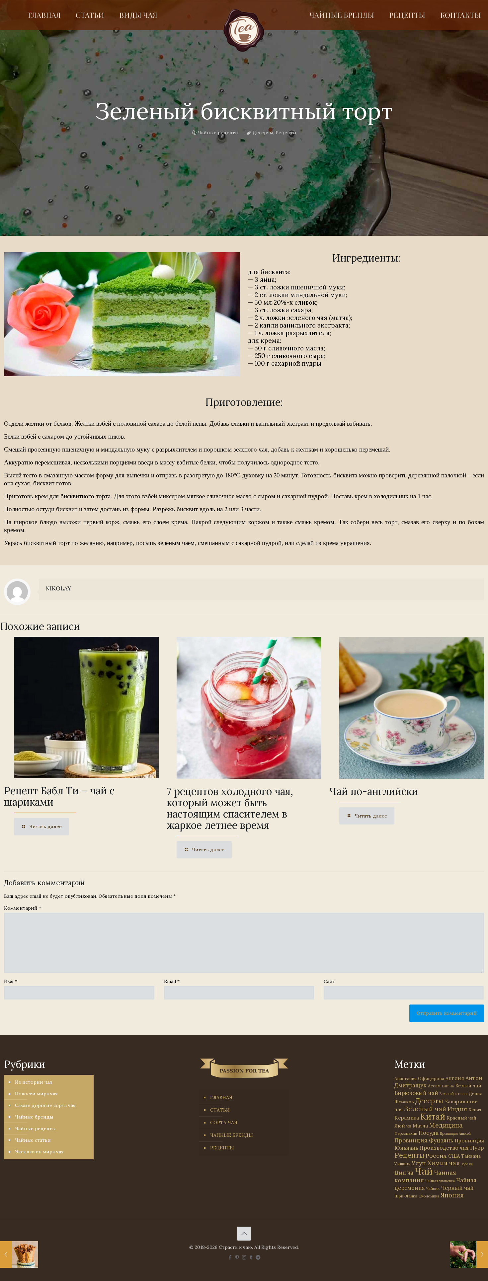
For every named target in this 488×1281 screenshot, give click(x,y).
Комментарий (22, 908)
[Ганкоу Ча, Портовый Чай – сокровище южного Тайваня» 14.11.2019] (469, 1254)
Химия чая (443, 1163)
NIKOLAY (58, 588)
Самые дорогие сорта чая (45, 1105)
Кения (474, 1110)
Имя (10, 981)
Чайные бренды (34, 1117)
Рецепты (286, 133)
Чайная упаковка (440, 1181)
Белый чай (468, 1085)
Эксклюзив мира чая (39, 1152)
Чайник (433, 1188)
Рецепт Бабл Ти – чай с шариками (59, 796)
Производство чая (444, 1147)
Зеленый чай (425, 1109)
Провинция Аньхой (455, 1133)
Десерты (263, 133)
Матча (420, 1126)
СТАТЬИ (220, 1110)
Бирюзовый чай (416, 1093)
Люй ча (402, 1126)
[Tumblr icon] (251, 1257)
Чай (424, 1171)
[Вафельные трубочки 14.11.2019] (19, 1254)
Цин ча (403, 1172)
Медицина (446, 1125)
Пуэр (477, 1147)
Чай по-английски (373, 791)
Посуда (429, 1132)
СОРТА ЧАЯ (223, 1123)
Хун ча (467, 1164)
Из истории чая (33, 1082)
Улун (419, 1163)
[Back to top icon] (244, 1234)
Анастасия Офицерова (419, 1078)
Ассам (434, 1085)
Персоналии (405, 1133)
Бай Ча (448, 1086)
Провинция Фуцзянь (423, 1140)
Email (172, 981)
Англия (455, 1078)
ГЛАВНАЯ (221, 1097)
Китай (432, 1116)
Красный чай (461, 1118)
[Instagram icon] (244, 1257)
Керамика (406, 1118)
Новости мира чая (36, 1094)
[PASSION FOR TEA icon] (258, 1257)
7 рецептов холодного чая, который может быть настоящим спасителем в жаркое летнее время (230, 808)
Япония (452, 1195)
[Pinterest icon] (237, 1257)
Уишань (402, 1163)
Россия (436, 1155)
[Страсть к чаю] (244, 30)
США (454, 1156)
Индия (457, 1109)
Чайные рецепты (218, 133)
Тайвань (471, 1156)
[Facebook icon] (230, 1257)
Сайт (329, 981)
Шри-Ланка (405, 1195)
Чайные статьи (33, 1140)
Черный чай (457, 1187)
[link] (122, 314)
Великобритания (453, 1093)
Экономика (429, 1196)
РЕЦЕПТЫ (222, 1148)
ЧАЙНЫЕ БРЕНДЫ (231, 1135)
